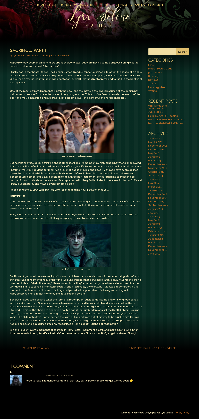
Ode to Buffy (155, 112)
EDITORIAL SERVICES (128, 5)
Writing (152, 90)
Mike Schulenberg (35, 375)
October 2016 (156, 149)
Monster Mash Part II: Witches (165, 123)
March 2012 (155, 242)
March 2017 (155, 142)
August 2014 (155, 175)
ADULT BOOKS (59, 5)
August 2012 (155, 238)
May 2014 (153, 182)
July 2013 (153, 212)
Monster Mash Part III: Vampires (166, 119)
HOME (40, 5)
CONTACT (156, 5)
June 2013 (154, 216)
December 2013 (157, 194)
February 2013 (156, 231)
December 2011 (157, 246)
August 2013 (155, 209)
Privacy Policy (182, 412)
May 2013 (153, 220)
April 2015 (154, 156)
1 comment (64, 55)
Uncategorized (48, 55)
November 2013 (157, 197)
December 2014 (157, 164)
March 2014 (155, 186)
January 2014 (156, 190)
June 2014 (154, 179)
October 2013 (156, 201)
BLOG (104, 5)
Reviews (153, 79)
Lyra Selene (19, 55)
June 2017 (154, 138)
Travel (152, 83)
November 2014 (157, 168)
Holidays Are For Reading (163, 115)
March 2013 (155, 227)
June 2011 (154, 253)
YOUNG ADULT (85, 5)
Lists (151, 64)
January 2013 (156, 235)
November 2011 (157, 249)
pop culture (155, 72)
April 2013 (154, 223)
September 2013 (158, 205)
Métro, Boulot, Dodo (160, 68)
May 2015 (153, 153)
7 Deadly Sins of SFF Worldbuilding (160, 107)
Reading (153, 76)
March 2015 (155, 160)
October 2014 (156, 171)
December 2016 (157, 145)
